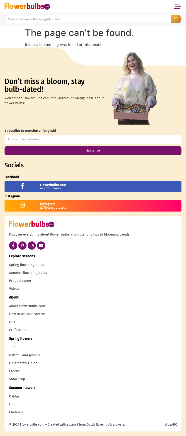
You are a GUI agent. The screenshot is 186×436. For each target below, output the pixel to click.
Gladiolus (16, 412)
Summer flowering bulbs (28, 273)
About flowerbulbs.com (27, 306)
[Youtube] (41, 245)
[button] (177, 6)
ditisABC (171, 424)
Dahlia (14, 396)
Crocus (14, 371)
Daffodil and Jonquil (24, 355)
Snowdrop (17, 379)
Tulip (13, 347)
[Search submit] (176, 19)
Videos (14, 289)
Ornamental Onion (23, 363)
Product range (20, 281)
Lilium (13, 404)
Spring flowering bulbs (26, 265)
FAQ (12, 322)
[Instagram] (32, 245)
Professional (18, 330)
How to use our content (27, 314)
